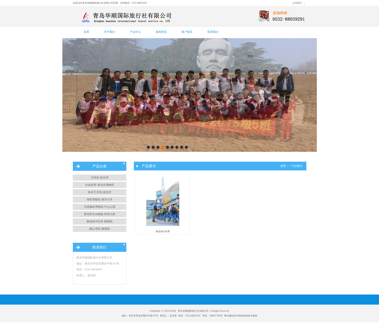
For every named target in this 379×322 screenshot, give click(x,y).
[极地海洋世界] (162, 225)
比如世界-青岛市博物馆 (99, 184)
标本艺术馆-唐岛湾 (99, 192)
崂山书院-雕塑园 (99, 228)
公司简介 (297, 3)
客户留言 (187, 31)
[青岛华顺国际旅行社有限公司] (129, 22)
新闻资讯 (161, 31)
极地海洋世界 (163, 231)
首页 (86, 31)
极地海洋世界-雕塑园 (100, 221)
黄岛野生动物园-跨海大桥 (99, 214)
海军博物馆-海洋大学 (100, 199)
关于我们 (109, 31)
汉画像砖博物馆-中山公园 (99, 206)
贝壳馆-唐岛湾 (99, 177)
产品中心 (135, 31)
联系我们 (213, 31)
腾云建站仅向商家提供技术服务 (240, 315)
